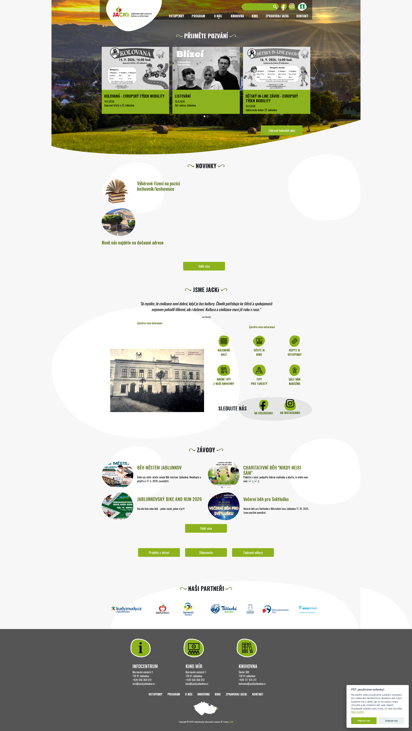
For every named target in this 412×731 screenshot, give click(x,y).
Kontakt (302, 16)
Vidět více (204, 266)
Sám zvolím (357, 712)
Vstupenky (176, 16)
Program (198, 16)
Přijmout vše (364, 720)
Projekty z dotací (159, 552)
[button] (204, 116)
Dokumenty (206, 552)
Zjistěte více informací (149, 323)
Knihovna (237, 16)
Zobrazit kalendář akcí (281, 130)
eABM (231, 721)
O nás (188, 694)
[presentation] (96, 72)
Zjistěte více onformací (262, 327)
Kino (255, 16)
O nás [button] (218, 16)
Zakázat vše (391, 720)
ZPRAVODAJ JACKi (277, 16)
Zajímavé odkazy (253, 552)
